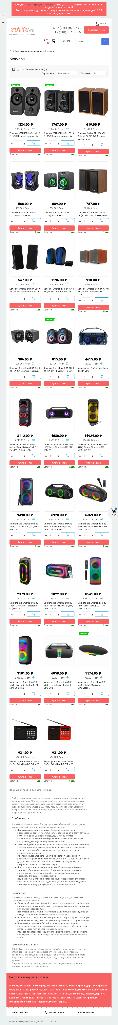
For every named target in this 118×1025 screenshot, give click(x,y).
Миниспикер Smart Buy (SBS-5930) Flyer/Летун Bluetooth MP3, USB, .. (58, 685)
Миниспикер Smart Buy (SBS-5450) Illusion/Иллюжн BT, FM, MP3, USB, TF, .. (92, 527)
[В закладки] (25, 97)
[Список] (18, 69)
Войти (103, 24)
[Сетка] (14, 69)
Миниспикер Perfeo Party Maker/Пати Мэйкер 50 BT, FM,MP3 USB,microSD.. (22, 447)
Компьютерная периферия (28, 51)
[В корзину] (34, 142)
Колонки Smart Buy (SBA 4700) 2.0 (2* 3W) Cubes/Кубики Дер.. (93, 292)
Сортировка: (48, 73)
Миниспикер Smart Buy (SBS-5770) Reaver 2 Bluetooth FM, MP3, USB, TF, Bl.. (24, 685)
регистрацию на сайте (40, 4)
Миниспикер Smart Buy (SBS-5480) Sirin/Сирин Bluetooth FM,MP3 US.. (24, 606)
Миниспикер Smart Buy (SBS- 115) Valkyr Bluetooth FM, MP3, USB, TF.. (59, 447)
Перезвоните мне (96, 30)
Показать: (86, 73)
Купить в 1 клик (25, 150)
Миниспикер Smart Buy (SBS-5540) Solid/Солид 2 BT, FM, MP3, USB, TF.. (92, 606)
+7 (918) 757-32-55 (67, 32)
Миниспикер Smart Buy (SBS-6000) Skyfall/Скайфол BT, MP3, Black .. (92, 685)
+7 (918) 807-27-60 (68, 28)
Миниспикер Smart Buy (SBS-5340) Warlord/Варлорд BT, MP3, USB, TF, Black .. (58, 527)
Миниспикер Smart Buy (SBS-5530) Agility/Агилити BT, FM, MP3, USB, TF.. (58, 606)
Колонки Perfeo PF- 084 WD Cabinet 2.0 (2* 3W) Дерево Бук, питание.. (91, 136)
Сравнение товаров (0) (35, 69)
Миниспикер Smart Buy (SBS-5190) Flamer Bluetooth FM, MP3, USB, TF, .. (92, 447)
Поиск (105, 41)
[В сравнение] (31, 97)
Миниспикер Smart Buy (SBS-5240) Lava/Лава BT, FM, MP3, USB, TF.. (24, 527)
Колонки (49, 51)
